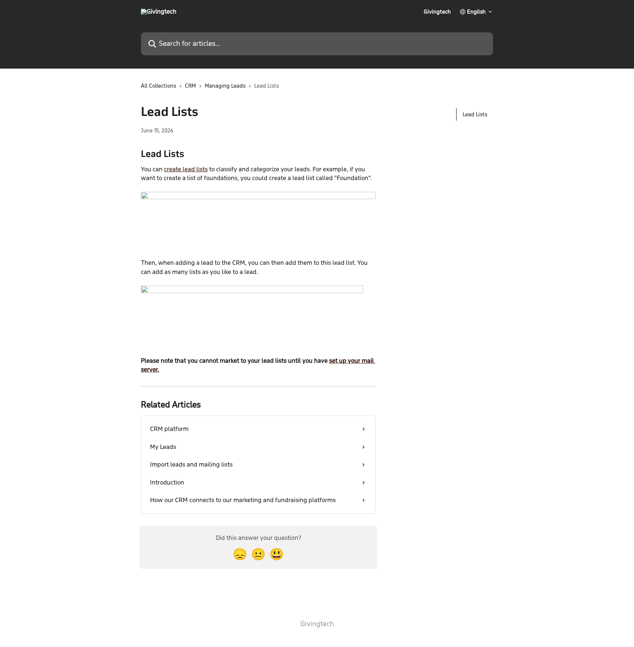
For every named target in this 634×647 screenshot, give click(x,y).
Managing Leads (225, 86)
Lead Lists (475, 114)
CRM (190, 86)
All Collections (158, 86)
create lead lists (186, 169)
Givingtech (437, 11)
